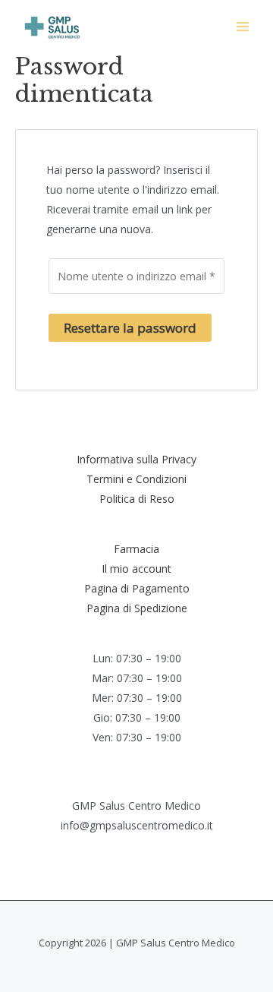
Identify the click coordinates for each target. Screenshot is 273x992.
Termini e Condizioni (136, 479)
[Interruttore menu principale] (243, 26)
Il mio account (136, 568)
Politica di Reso (136, 498)
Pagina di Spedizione (136, 608)
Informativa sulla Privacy (136, 459)
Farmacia (136, 549)
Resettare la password (130, 327)
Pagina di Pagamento (137, 588)
